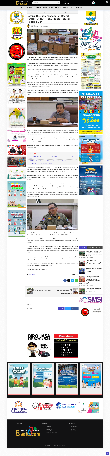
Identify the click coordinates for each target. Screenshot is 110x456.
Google (61, 308)
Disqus (68, 308)
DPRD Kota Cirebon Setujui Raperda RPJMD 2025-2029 (44, 163)
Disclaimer (48, 426)
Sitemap (74, 426)
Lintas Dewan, (45, 26)
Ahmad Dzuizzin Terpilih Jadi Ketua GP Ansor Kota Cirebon (94, 289)
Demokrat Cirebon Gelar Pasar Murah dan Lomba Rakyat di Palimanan (94, 270)
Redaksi (74, 429)
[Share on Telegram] (72, 280)
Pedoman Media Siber (51, 432)
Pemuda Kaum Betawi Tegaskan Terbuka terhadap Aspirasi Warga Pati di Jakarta (94, 262)
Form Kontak (75, 428)
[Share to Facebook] (65, 280)
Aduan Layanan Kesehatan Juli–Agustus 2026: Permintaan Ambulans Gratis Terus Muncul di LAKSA (94, 253)
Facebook (74, 308)
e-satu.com (46, 445)
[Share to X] (68, 280)
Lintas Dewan (31, 274)
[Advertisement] (16, 263)
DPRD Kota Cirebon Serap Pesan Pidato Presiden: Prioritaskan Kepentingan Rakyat (51, 160)
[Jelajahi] (106, 2)
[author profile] (28, 25)
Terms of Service (50, 430)
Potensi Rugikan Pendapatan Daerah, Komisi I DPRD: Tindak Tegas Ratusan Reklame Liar (49, 18)
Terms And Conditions (52, 428)
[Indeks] (93, 2)
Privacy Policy (49, 429)
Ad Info (74, 430)
